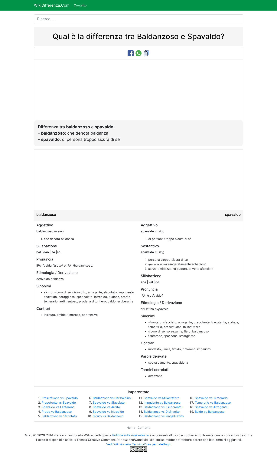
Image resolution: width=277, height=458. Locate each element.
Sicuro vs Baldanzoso (108, 416)
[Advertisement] (138, 91)
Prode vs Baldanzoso (57, 411)
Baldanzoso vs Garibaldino (112, 398)
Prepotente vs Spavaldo (59, 402)
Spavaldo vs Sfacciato (109, 402)
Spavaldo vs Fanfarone (58, 407)
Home (131, 427)
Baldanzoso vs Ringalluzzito (164, 416)
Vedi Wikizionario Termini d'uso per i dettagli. (138, 444)
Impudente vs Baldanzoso (162, 402)
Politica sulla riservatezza (130, 435)
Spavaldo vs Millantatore (161, 398)
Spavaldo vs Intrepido (108, 411)
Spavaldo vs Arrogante (211, 407)
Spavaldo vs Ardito (106, 407)
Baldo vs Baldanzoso (210, 411)
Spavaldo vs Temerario (211, 398)
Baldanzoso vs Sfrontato (59, 416)
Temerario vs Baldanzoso (213, 402)
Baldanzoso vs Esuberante (162, 407)
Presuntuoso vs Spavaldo (60, 398)
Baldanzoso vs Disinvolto (162, 411)
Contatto (80, 5)
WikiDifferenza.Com (51, 5)
